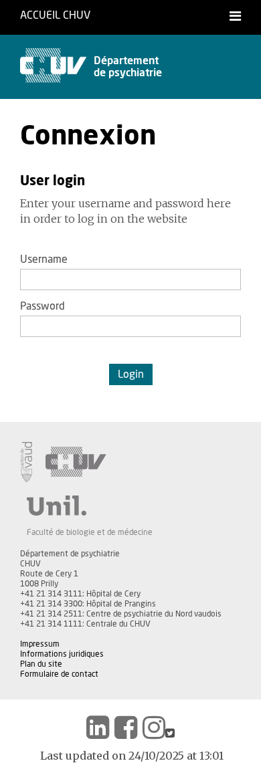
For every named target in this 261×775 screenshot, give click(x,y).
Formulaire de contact (59, 674)
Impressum (40, 644)
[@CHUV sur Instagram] (154, 727)
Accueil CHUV (55, 15)
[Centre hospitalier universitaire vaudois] (76, 462)
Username (44, 259)
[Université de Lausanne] (90, 505)
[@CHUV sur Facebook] (125, 727)
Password (42, 306)
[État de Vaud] (26, 462)
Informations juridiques (62, 654)
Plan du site (41, 664)
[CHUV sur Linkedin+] (97, 727)
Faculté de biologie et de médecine (90, 532)
